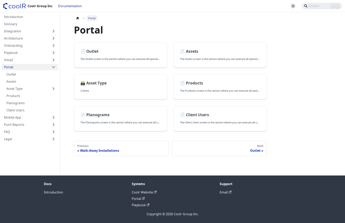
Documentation (70, 6)
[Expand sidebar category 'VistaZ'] (53, 60)
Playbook (139, 205)
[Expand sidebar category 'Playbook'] (53, 53)
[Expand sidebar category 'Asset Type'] (53, 88)
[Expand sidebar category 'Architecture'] (53, 38)
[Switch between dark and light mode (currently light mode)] (293, 6)
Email (224, 192)
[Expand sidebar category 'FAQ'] (53, 132)
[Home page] (77, 18)
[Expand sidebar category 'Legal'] (53, 139)
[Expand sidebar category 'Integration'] (53, 31)
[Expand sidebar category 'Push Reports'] (53, 124)
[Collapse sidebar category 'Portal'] (53, 67)
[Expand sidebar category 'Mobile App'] (53, 117)
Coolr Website (142, 192)
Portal (136, 198)
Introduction (53, 192)
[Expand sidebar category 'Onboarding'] (53, 45)
